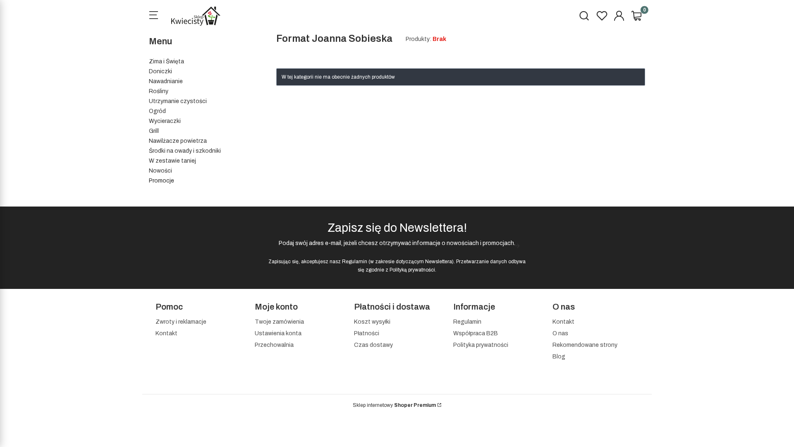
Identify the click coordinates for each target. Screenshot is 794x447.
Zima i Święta (166, 61)
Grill (154, 131)
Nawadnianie (166, 81)
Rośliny (158, 91)
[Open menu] (153, 16)
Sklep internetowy (394, 405)
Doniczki (160, 71)
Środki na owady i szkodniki (185, 151)
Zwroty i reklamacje (180, 322)
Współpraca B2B (475, 333)
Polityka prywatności (480, 345)
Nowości (160, 171)
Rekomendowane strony (584, 345)
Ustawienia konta (278, 333)
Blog (558, 356)
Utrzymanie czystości (178, 101)
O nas (560, 333)
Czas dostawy (373, 345)
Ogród (157, 111)
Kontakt (166, 333)
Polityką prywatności (412, 270)
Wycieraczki (165, 121)
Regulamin (354, 261)
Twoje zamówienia (279, 322)
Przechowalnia (274, 345)
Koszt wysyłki (372, 322)
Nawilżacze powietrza (178, 141)
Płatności (366, 333)
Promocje (161, 181)
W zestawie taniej (172, 161)
